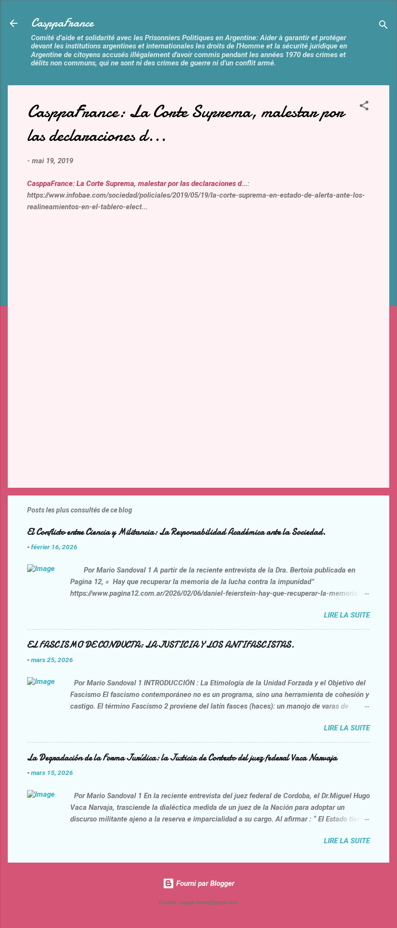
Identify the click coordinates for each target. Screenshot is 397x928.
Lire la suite (347, 615)
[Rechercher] (383, 26)
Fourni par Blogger (204, 883)
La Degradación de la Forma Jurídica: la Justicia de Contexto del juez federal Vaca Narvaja (182, 758)
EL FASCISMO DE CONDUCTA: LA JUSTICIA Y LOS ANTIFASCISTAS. (160, 645)
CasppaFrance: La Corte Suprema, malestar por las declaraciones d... (137, 183)
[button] (364, 107)
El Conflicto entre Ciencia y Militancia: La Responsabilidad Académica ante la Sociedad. (176, 532)
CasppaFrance (62, 23)
